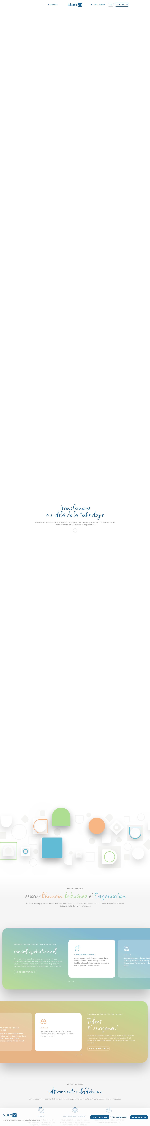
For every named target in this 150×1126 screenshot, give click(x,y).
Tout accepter (100, 1117)
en (111, 5)
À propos (53, 5)
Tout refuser (139, 1117)
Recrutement (98, 5)
